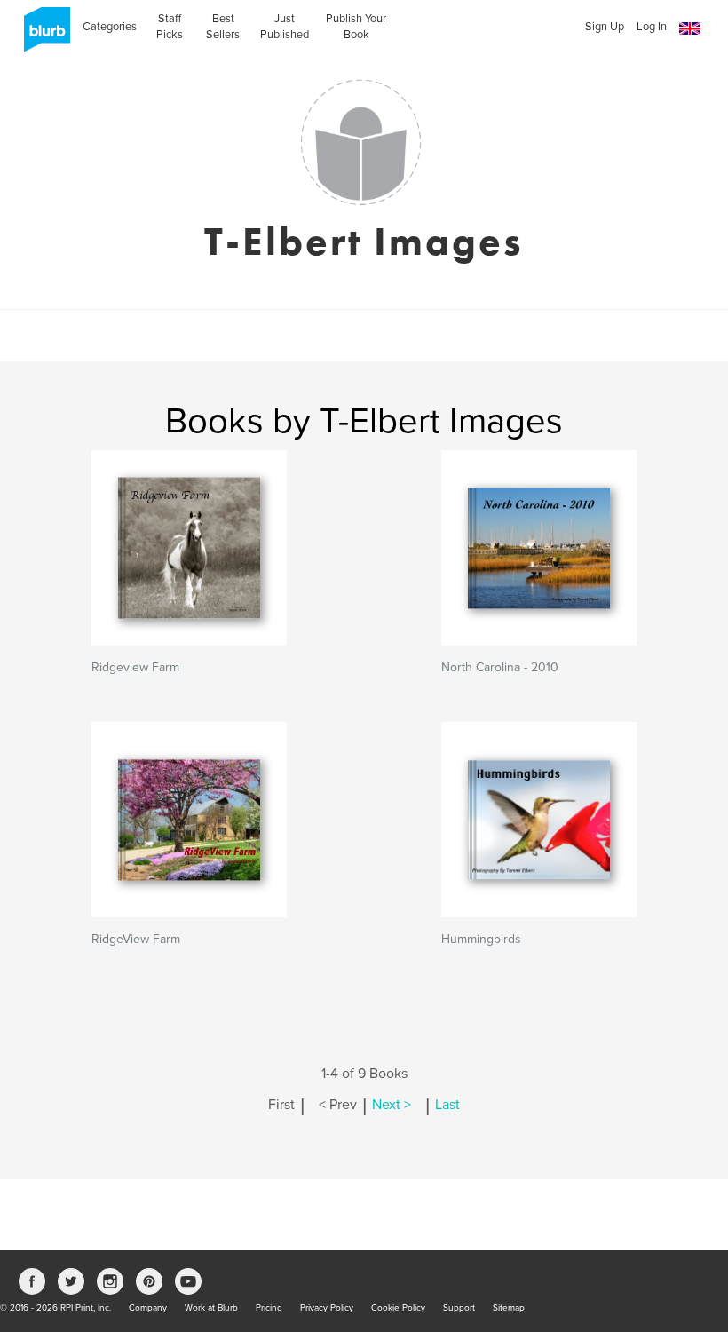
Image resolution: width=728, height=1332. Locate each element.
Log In (652, 27)
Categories (110, 27)
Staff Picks (169, 27)
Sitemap (509, 1308)
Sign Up (604, 27)
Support (459, 1308)
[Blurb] (42, 35)
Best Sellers (223, 27)
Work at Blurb (211, 1308)
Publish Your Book (356, 27)
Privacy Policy (326, 1308)
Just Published (284, 27)
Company (148, 1308)
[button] (689, 29)
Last (447, 1105)
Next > (391, 1105)
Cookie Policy (398, 1308)
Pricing (269, 1308)
